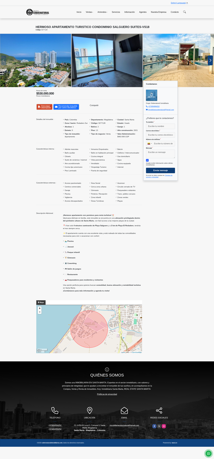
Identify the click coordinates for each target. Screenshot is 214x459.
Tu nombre (150, 122)
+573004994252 (154, 106)
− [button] (39, 312)
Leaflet (123, 352)
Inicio (79, 12)
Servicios (116, 12)
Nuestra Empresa (158, 12)
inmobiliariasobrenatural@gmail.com (161, 110)
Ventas (89, 12)
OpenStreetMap (136, 352)
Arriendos (102, 12)
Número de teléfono (153, 139)
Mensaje (149, 148)
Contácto (175, 12)
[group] (35, 60)
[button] (86, 84)
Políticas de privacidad (107, 394)
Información (129, 12)
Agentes (143, 12)
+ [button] (39, 308)
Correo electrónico (153, 131)
